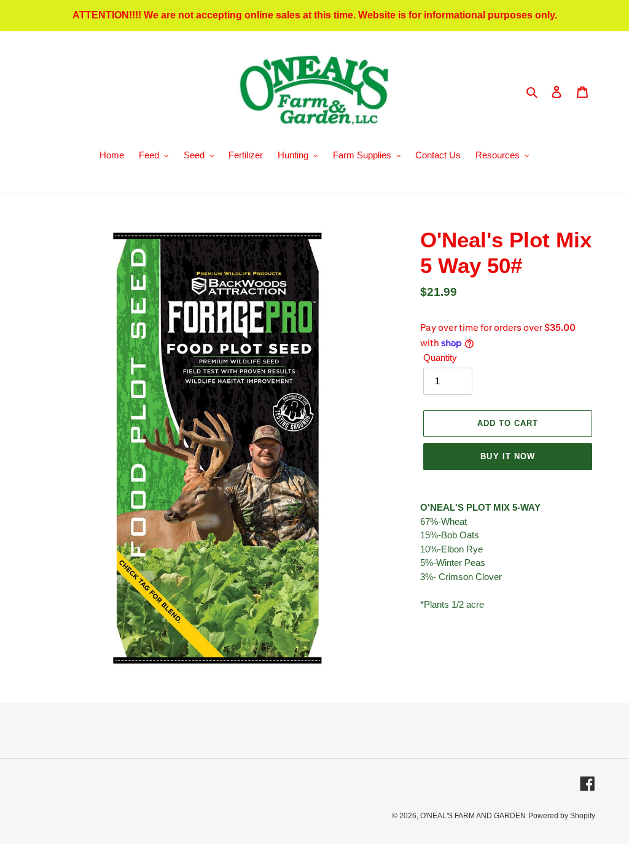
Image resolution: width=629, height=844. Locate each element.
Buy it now (507, 456)
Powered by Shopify (561, 815)
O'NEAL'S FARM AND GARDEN (473, 815)
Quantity (440, 357)
